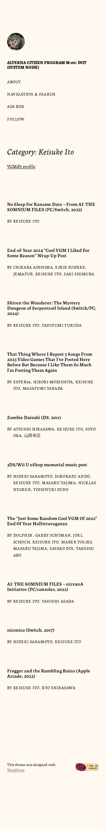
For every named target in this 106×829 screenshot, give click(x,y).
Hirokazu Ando (72, 476)
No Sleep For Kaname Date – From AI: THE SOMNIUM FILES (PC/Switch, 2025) (51, 206)
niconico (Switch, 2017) (30, 629)
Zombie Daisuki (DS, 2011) (34, 417)
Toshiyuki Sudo (50, 489)
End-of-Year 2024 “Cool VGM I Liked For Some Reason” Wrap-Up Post (48, 252)
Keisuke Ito (26, 221)
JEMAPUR (23, 274)
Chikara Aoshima (33, 267)
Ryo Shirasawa (58, 687)
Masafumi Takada (43, 388)
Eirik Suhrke (70, 267)
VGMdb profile (21, 166)
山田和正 (32, 435)
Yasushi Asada (58, 601)
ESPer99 (22, 381)
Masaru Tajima (59, 482)
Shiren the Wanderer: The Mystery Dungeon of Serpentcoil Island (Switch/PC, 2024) (51, 308)
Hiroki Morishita (53, 381)
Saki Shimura (79, 274)
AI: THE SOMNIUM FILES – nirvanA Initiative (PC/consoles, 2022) (45, 586)
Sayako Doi (61, 548)
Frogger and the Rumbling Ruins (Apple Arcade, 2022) (48, 673)
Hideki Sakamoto (32, 476)
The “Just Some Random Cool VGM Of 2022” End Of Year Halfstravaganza (52, 520)
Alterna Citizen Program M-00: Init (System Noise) (47, 64)
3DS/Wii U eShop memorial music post (47, 464)
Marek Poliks (76, 542)
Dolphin (23, 535)
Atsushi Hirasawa (33, 429)
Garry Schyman (53, 535)
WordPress (15, 769)
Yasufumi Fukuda (62, 325)
